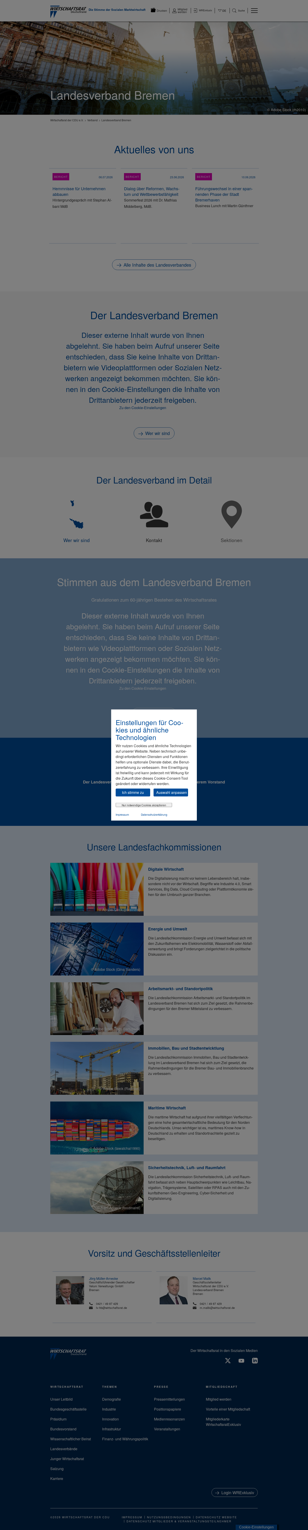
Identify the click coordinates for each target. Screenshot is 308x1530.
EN (222, 15)
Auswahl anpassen (171, 792)
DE (222, 13)
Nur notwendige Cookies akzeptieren (144, 805)
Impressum (122, 814)
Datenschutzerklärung (154, 814)
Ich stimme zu (133, 792)
